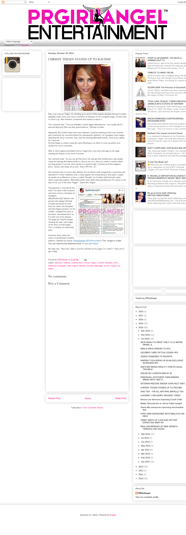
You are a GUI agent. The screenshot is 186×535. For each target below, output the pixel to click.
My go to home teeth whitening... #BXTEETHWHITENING (162, 194)
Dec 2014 (146, 331)
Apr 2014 (145, 450)
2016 (141, 319)
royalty (113, 266)
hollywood (52, 266)
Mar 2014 (146, 454)
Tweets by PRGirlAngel (146, 298)
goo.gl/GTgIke (91, 243)
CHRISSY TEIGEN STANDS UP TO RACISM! (161, 387)
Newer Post (54, 398)
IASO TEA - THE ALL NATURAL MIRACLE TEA (162, 391)
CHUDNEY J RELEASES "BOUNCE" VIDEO (160, 395)
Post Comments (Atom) (93, 408)
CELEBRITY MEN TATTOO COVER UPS (159, 352)
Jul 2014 (145, 438)
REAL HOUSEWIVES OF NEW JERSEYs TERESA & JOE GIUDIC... (159, 427)
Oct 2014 (145, 339)
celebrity (66, 263)
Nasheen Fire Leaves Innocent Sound (164, 133)
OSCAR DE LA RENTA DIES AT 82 (156, 373)
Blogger (112, 515)
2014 (141, 327)
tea (118, 266)
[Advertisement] (87, 371)
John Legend (72, 266)
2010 (141, 478)
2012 (141, 470)
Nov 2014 (146, 335)
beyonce (58, 263)
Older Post (120, 398)
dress (115, 263)
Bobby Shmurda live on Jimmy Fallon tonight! (161, 403)
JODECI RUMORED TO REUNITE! (156, 356)
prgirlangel (98, 266)
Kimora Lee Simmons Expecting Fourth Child (161, 399)
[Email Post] (85, 260)
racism (107, 266)
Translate (25, 45)
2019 (141, 311)
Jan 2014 (145, 461)
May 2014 (146, 446)
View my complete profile (146, 497)
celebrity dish (77, 263)
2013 (141, 466)
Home (88, 398)
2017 (141, 315)
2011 (141, 474)
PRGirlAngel (144, 493)
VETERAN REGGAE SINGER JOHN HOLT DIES (163, 383)
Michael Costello (86, 266)
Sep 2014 (146, 434)
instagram (62, 266)
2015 (141, 323)
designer (108, 263)
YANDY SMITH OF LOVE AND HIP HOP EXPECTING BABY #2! (159, 421)
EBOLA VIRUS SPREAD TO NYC (156, 348)
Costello (100, 263)
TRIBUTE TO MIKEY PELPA (160, 72)
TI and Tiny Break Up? (157, 162)
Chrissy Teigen (90, 263)
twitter (50, 269)
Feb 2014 (146, 457)
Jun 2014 (145, 442)
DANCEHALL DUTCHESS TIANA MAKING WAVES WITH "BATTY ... (160, 378)
